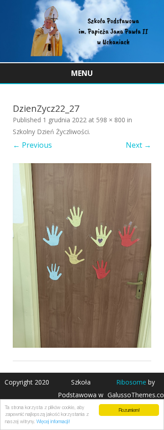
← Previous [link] (32, 145)
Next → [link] (138, 145)
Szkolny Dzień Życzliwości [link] (51, 131)
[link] (82, 60)
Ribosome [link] (131, 382)
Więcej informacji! (53, 421)
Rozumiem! (129, 410)
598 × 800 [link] (110, 119)
